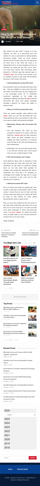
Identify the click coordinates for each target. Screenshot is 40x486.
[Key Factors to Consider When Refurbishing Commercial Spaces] (32, 334)
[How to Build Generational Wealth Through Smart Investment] (11, 270)
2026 (7, 410)
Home (10, 469)
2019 (7, 443)
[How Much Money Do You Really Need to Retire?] (11, 251)
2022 (7, 431)
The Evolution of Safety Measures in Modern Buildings (8, 234)
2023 (7, 427)
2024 (7, 423)
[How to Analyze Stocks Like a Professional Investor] (29, 251)
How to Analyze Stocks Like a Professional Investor (19, 391)
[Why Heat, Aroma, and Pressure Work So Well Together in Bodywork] (32, 310)
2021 (7, 435)
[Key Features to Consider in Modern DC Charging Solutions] (32, 326)
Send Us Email (22, 469)
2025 (7, 419)
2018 (7, 447)
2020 (7, 439)
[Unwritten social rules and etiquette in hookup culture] (32, 318)
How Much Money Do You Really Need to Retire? (18, 385)
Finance (4, 29)
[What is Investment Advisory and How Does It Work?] (29, 270)
